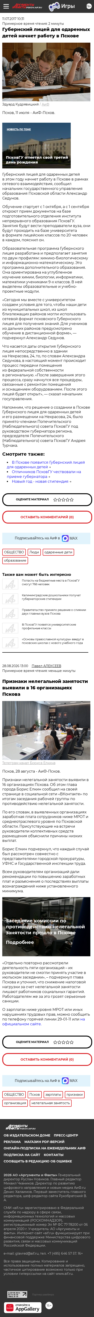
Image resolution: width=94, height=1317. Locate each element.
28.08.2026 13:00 (15, 666)
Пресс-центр (66, 1135)
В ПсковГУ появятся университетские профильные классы (49, 626)
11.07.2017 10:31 (13, 19)
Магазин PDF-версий (44, 1142)
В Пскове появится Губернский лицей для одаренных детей (46, 464)
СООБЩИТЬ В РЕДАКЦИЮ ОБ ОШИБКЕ (38, 1161)
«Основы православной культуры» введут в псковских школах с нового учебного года (53, 641)
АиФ (45, 104)
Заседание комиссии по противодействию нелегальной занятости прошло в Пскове (45, 926)
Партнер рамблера (43, 1294)
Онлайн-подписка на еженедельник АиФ (45, 1148)
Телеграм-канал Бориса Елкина (28, 763)
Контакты (53, 1155)
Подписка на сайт (22, 1155)
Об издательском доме (27, 1135)
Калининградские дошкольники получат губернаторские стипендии (51, 597)
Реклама (12, 1142)
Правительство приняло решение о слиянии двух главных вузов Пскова (54, 611)
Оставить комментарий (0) (47, 517)
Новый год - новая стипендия (40, 481)
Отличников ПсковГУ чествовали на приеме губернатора (44, 474)
